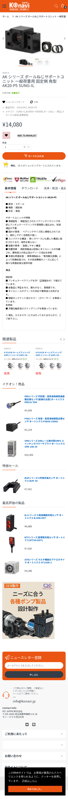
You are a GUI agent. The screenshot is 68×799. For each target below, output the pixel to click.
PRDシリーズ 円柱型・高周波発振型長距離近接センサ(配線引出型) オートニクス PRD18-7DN (45, 399)
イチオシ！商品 (13, 384)
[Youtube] (27, 724)
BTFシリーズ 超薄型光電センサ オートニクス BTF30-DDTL (45, 539)
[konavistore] (19, 6)
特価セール (10, 465)
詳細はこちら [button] (29, 780)
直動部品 (23, 114)
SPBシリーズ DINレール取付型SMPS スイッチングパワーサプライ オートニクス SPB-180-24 (45, 443)
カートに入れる (36, 156)
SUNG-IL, (21, 111)
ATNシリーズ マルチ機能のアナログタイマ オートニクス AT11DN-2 (45, 561)
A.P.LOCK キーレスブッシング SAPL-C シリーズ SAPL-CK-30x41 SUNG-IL (17, 354)
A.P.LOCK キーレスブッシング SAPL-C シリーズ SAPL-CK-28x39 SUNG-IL (49, 354)
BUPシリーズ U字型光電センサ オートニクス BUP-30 (45, 479)
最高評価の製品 (13, 502)
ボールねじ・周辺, (53, 111)
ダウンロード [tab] (29, 188)
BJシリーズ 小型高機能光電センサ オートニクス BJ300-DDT (44, 516)
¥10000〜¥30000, (35, 111)
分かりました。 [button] (35, 789)
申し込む (34, 674)
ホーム (5, 16)
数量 (4, 142)
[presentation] (60, 339)
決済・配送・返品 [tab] (55, 188)
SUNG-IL (5, 72)
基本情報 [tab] (10, 188)
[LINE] (33, 724)
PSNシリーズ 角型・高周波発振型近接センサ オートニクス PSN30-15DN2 (45, 420)
